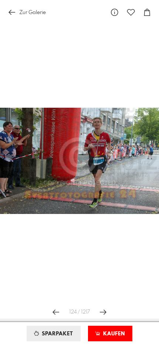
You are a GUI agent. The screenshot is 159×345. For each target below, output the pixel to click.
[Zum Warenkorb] (147, 12)
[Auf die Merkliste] (130, 12)
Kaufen (113, 333)
